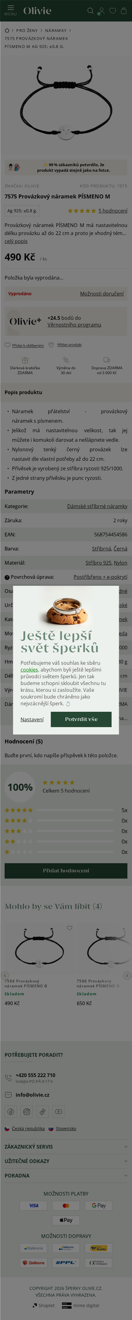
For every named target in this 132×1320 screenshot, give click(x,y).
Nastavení (32, 719)
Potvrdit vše (81, 719)
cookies (29, 669)
